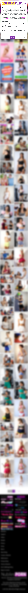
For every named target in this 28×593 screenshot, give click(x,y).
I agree (12, 37)
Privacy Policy (6, 31)
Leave (25, 37)
